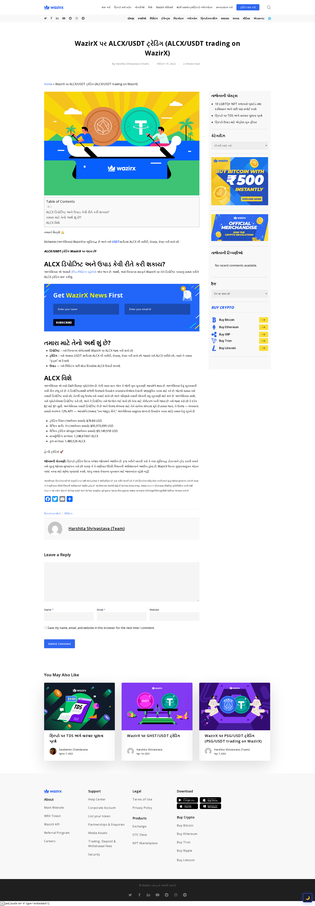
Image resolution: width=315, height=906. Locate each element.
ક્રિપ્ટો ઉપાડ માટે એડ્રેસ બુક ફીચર (236, 122)
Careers (50, 841)
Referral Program (57, 833)
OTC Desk (140, 835)
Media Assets (97, 833)
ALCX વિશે (53, 222)
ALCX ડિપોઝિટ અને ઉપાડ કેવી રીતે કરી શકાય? (77, 212)
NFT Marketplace (145, 843)
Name (49, 609)
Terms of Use (142, 799)
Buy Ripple (184, 851)
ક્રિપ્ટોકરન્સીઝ (52, 513)
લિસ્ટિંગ (68, 513)
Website (154, 609)
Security (94, 854)
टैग (213, 283)
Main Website (54, 808)
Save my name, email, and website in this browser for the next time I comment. (101, 628)
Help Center (97, 799)
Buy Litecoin (186, 860)
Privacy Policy (142, 808)
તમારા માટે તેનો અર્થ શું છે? (63, 217)
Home (48, 84)
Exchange (139, 826)
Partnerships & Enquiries (106, 825)
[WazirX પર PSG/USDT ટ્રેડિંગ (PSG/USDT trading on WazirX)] (234, 722)
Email (101, 609)
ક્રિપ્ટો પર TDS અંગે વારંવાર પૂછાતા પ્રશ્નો (238, 116)
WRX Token (52, 816)
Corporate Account (102, 808)
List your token (99, 816)
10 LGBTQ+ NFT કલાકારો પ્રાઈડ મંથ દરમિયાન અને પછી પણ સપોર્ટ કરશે (238, 106)
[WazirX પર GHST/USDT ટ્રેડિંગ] (157, 722)
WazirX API (52, 824)
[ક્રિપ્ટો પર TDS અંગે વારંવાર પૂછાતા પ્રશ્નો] (79, 722)
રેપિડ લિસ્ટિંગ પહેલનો (83, 272)
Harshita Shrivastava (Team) (132, 63)
